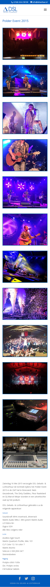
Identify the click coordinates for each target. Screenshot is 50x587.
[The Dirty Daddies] (25, 133)
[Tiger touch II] (25, 468)
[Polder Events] (25, 59)
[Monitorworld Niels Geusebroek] (25, 431)
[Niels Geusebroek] (25, 96)
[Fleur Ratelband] (25, 282)
